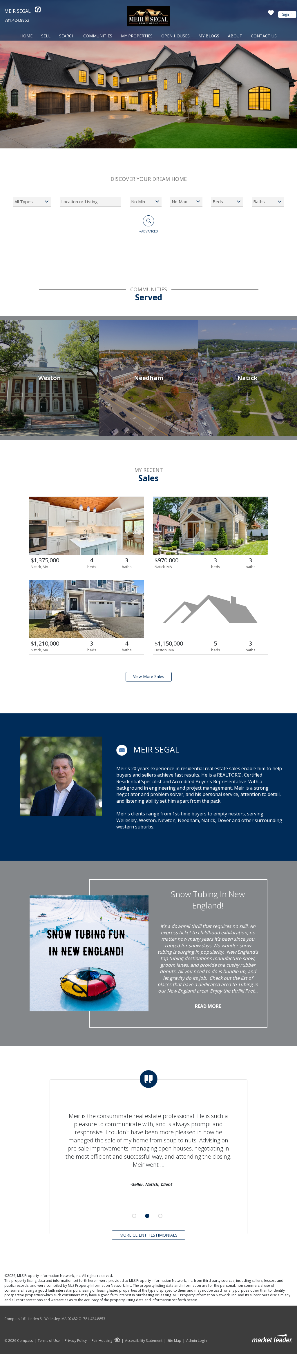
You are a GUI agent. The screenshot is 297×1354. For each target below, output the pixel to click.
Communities (97, 36)
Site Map (174, 1340)
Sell (45, 36)
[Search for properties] (148, 220)
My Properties (137, 36)
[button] (121, 750)
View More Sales (148, 676)
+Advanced (148, 231)
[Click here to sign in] (270, 14)
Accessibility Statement (143, 1340)
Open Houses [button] (175, 36)
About (235, 36)
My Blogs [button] (208, 36)
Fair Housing (102, 1340)
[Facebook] (38, 11)
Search (67, 36)
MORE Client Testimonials (148, 1235)
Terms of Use (49, 1340)
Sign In (287, 14)
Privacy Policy (76, 1340)
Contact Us (264, 36)
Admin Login (196, 1340)
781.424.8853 (16, 20)
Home (26, 36)
